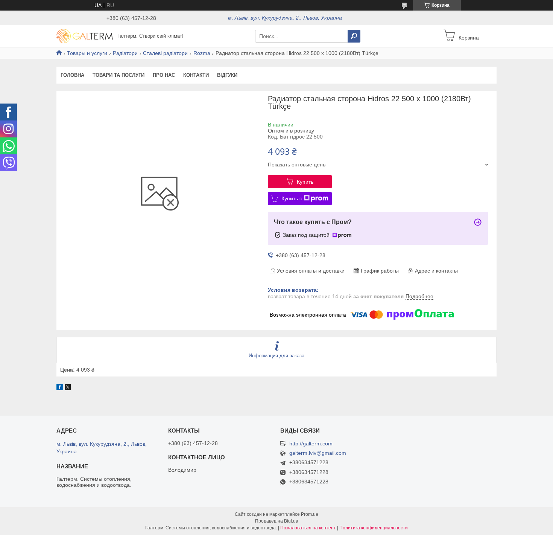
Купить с (291, 198)
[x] (68, 388)
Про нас (164, 75)
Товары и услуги (87, 53)
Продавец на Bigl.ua (276, 521)
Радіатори (125, 53)
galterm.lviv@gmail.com (317, 453)
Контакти (196, 75)
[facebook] (59, 388)
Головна (72, 75)
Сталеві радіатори (165, 53)
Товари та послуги (118, 75)
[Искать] (354, 36)
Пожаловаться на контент (308, 527)
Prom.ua (309, 514)
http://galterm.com (311, 443)
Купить (305, 182)
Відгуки (227, 75)
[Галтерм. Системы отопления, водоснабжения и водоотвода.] (84, 36)
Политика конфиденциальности (373, 527)
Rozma (201, 53)
